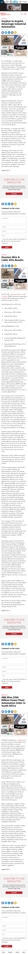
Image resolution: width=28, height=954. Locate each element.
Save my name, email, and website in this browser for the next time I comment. (13, 241)
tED (9, 170)
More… (24, 952)
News (3, 952)
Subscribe (14, 193)
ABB (19, 740)
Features (10, 952)
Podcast (17, 952)
